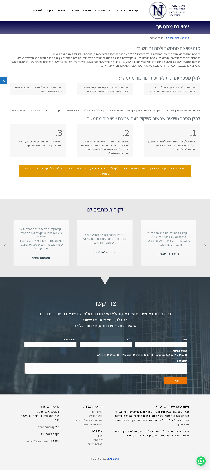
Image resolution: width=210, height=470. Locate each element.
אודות (123, 10)
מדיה (88, 10)
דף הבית (133, 10)
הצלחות (75, 10)
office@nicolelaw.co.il (39, 441)
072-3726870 (45, 427)
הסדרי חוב (97, 411)
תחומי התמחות (105, 10)
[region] (105, 246)
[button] (3, 80)
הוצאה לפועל (96, 416)
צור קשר (50, 10)
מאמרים (62, 10)
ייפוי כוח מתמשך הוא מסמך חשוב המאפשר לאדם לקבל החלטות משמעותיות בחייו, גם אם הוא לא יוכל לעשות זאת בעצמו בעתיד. (105, 171)
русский (37, 10)
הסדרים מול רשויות (92, 424)
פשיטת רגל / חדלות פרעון (89, 420)
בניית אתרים (113, 459)
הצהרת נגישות (95, 444)
